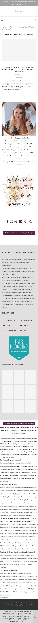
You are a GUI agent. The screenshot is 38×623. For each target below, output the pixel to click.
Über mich (6, 2)
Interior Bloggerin (20, 536)
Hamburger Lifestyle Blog (8, 438)
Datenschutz (22, 2)
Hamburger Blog (16, 298)
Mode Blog (12, 262)
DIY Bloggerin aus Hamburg (13, 586)
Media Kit (14, 2)
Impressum (31, 2)
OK (22, 621)
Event (19, 64)
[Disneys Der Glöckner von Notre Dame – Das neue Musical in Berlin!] (19, 50)
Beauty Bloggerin (33, 558)
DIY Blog (30, 589)
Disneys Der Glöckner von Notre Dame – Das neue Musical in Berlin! (19, 70)
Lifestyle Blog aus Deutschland (10, 454)
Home (4, 27)
